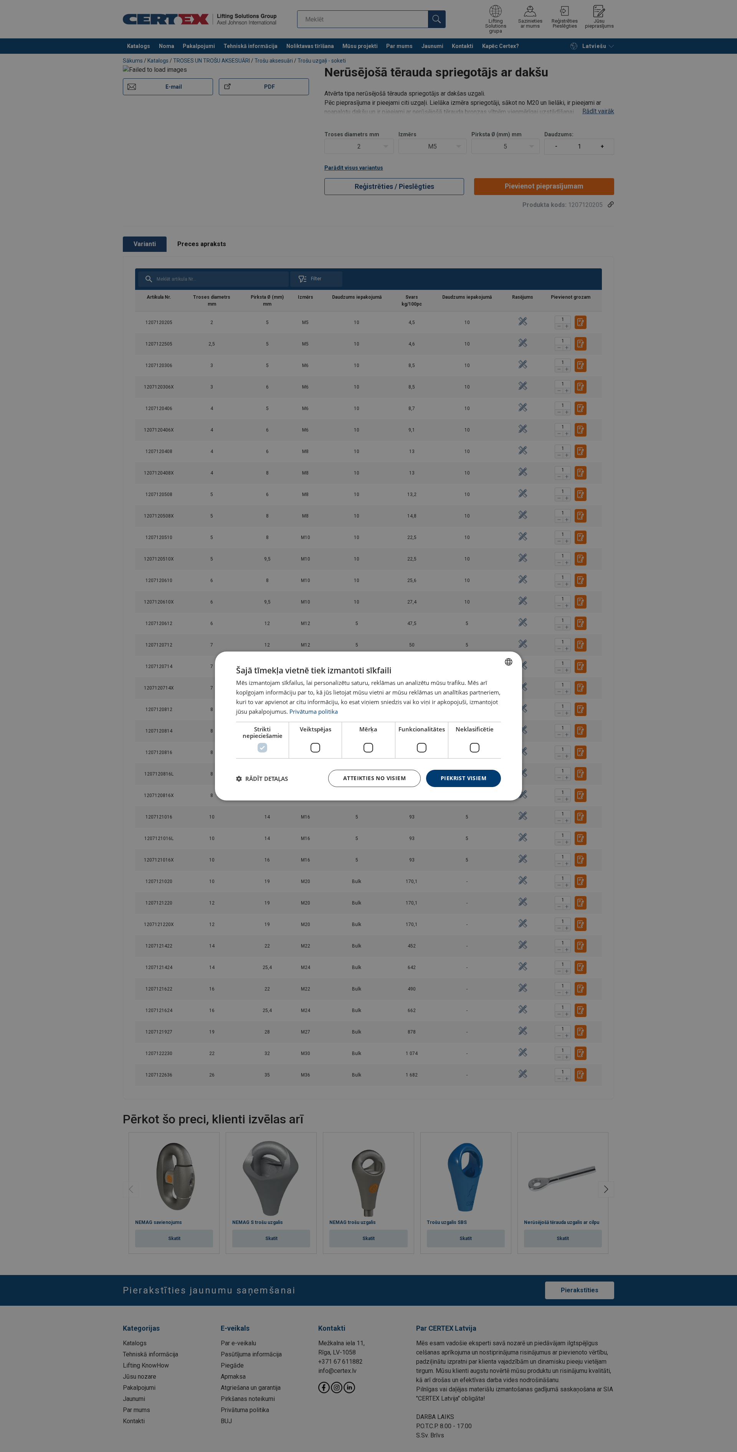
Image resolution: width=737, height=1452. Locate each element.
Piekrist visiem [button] (463, 778)
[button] (262, 778)
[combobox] (508, 662)
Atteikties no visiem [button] (374, 778)
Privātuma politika (313, 711)
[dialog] (368, 726)
